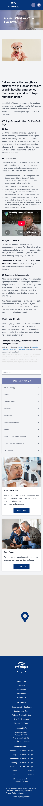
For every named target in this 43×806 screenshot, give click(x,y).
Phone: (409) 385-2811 (21, 738)
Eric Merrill (21, 347)
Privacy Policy (11, 793)
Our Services (21, 690)
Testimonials (21, 694)
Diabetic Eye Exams (21, 723)
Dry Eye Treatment (21, 719)
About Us (21, 686)
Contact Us (21, 566)
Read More (21, 510)
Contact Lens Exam (21, 711)
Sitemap (21, 793)
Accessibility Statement (23, 791)
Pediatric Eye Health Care (21, 715)
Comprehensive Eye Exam (22, 707)
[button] (4, 5)
